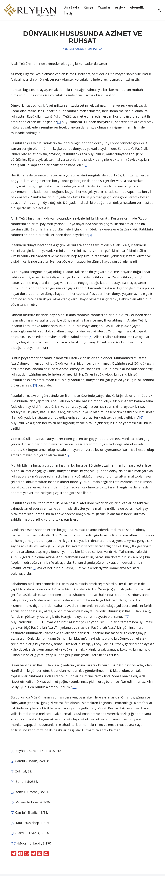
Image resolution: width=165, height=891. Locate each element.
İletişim (70, 13)
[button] (124, 7)
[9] (127, 616)
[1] (59, 122)
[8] (34, 568)
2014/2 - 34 (94, 49)
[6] (141, 417)
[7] (68, 455)
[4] (90, 337)
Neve (6, 881)
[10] (74, 687)
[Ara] (159, 10)
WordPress (22, 881)
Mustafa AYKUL (73, 49)
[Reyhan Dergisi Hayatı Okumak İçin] (30, 10)
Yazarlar (104, 7)
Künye (88, 7)
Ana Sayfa (71, 7)
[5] (35, 385)
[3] (90, 235)
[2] (85, 165)
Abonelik (137, 7)
